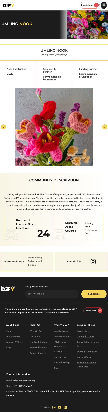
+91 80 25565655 (19, 386)
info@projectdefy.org (20, 381)
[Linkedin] (65, 407)
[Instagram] (54, 407)
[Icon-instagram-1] (93, 261)
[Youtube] (59, 407)
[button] (104, 5)
